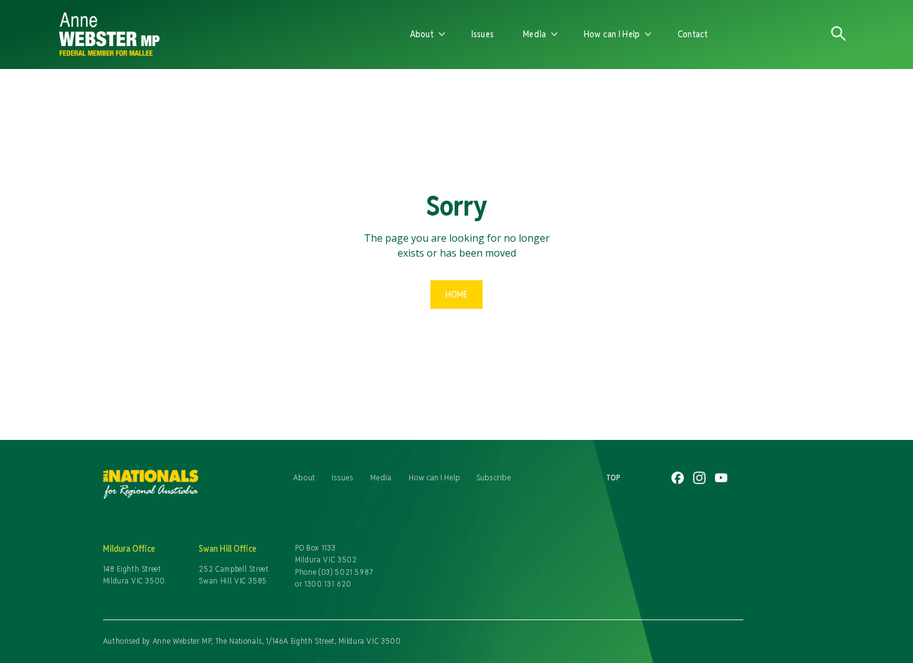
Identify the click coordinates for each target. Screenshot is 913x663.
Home (456, 294)
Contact (693, 34)
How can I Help (434, 477)
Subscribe (493, 477)
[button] (428, 34)
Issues (482, 34)
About (304, 477)
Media (380, 477)
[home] (203, 34)
